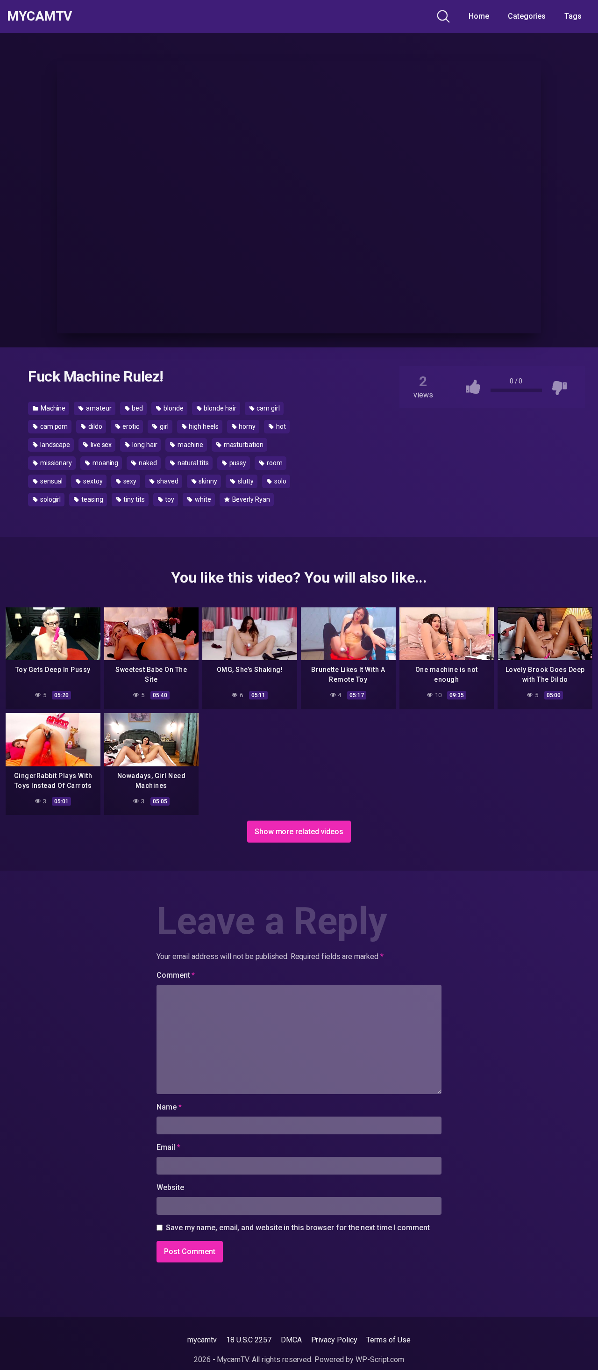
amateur (98, 408)
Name (169, 1107)
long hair (144, 444)
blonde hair (219, 408)
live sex (100, 444)
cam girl (267, 408)
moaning (104, 463)
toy (169, 499)
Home (479, 16)
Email (168, 1147)
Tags (573, 16)
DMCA (291, 1339)
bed (137, 408)
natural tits (192, 463)
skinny (207, 481)
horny (247, 426)
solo (279, 481)
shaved (167, 481)
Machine (52, 408)
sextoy (92, 481)
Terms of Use (388, 1339)
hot (280, 426)
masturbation (242, 444)
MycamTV (39, 16)
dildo (94, 426)
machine (189, 444)
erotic (130, 426)
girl (163, 426)
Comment (176, 975)
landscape (54, 444)
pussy (237, 463)
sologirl (50, 499)
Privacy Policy (334, 1339)
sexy (129, 481)
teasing (91, 499)
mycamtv (201, 1339)
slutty (245, 481)
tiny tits (133, 499)
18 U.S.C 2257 (248, 1339)
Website (170, 1187)
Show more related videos (299, 831)
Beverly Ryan (250, 499)
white (202, 499)
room (274, 463)
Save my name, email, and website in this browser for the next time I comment (298, 1227)
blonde (172, 408)
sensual (51, 481)
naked (147, 463)
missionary (55, 463)
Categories (527, 16)
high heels (202, 426)
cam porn (53, 426)
